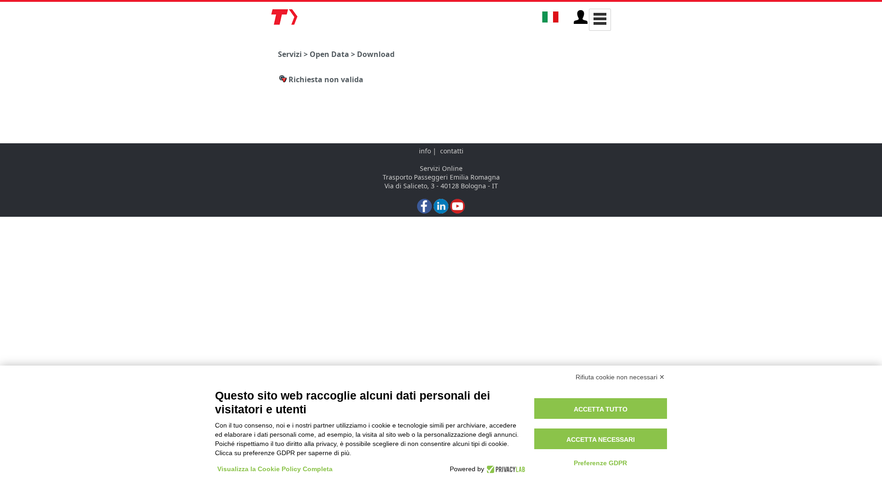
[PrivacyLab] (504, 469)
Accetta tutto (601, 409)
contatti (452, 151)
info (425, 151)
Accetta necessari (600, 439)
